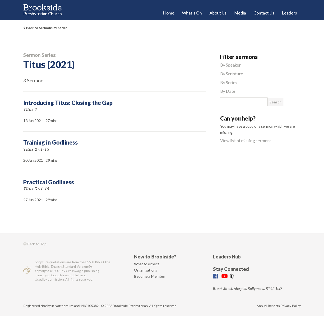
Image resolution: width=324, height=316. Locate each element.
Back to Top (36, 244)
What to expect (146, 264)
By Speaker (230, 65)
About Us (218, 12)
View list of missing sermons (246, 140)
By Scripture (231, 73)
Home (168, 12)
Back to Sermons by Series (46, 28)
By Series (228, 82)
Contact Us (264, 12)
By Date (227, 91)
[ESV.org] (27, 271)
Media (240, 12)
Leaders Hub (227, 256)
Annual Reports (268, 306)
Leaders (289, 12)
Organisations (145, 270)
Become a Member (149, 276)
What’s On (192, 12)
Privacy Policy (291, 306)
